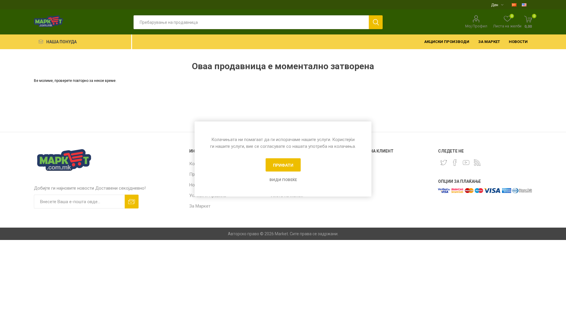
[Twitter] (443, 162)
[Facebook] (455, 162)
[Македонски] (514, 4)
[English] (524, 4)
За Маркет (199, 206)
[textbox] (251, 22)
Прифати (283, 165)
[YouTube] (466, 162)
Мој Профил (476, 26)
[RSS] (477, 162)
